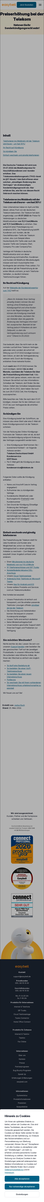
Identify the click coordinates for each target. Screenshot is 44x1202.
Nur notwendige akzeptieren (22, 1186)
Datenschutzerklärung (14, 1169)
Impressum (9, 1172)
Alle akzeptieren (22, 1179)
